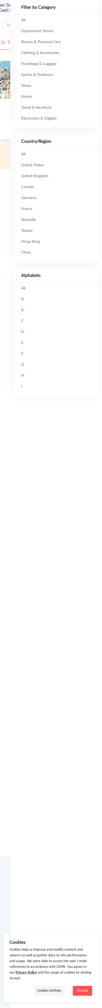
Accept (82, 991)
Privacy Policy (26, 973)
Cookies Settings (49, 991)
